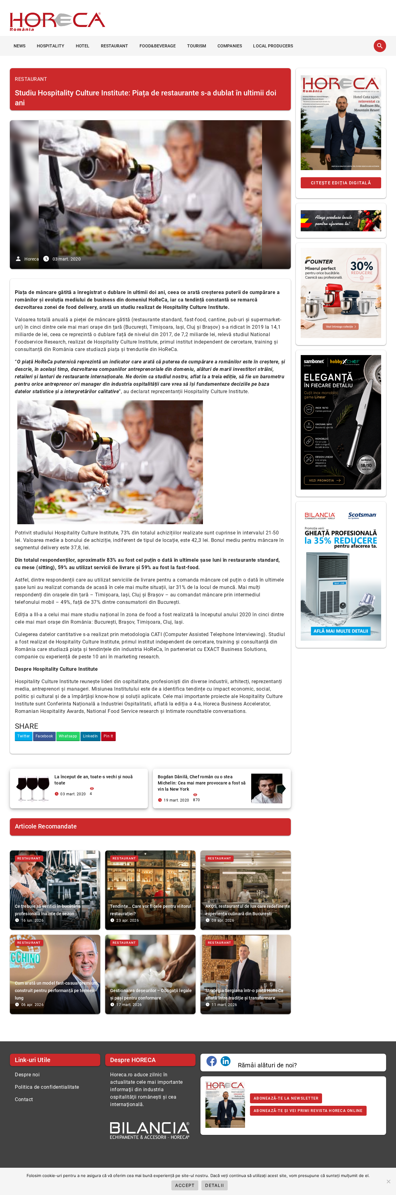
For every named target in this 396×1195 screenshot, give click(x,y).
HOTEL (83, 45)
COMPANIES (229, 45)
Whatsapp (68, 736)
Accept (185, 1185)
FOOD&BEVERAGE (158, 45)
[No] (388, 1181)
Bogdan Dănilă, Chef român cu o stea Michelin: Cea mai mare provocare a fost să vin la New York (202, 783)
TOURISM (196, 45)
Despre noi (27, 1075)
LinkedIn (90, 736)
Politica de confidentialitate (47, 1087)
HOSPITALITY (50, 45)
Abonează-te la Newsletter (286, 1098)
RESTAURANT (114, 45)
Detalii (214, 1185)
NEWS (19, 45)
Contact (24, 1099)
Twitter (23, 736)
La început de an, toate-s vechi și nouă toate (93, 779)
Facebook (44, 736)
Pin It (108, 736)
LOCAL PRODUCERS (273, 45)
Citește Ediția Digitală (341, 182)
